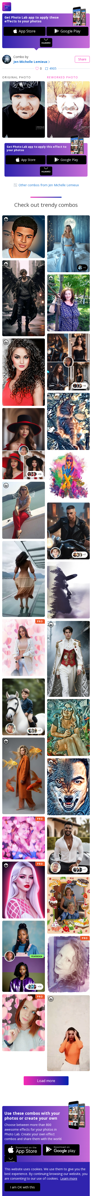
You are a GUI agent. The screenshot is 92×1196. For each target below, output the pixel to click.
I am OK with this (22, 1187)
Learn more (68, 1178)
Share (82, 59)
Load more (46, 1080)
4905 (52, 68)
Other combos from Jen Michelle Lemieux (48, 185)
